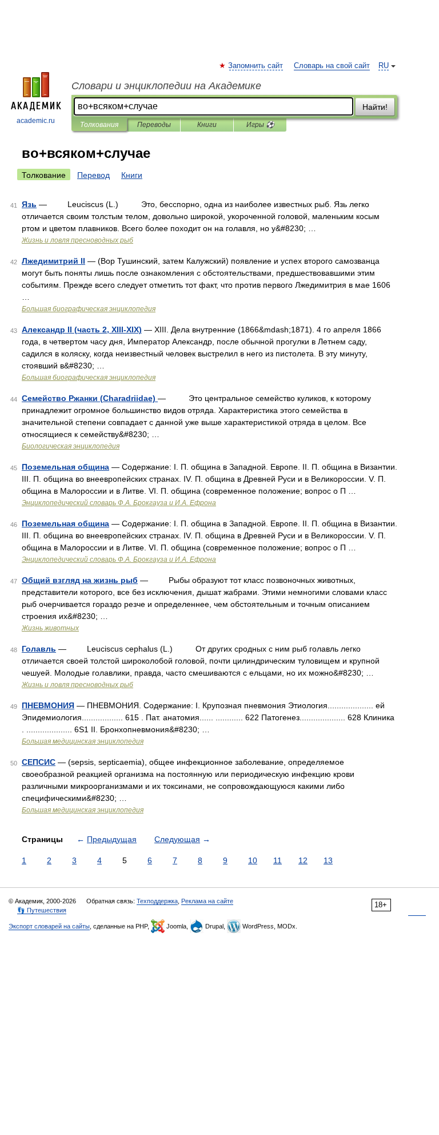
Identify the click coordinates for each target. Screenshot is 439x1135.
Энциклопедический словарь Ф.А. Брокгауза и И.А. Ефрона (119, 503)
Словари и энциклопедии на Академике (166, 86)
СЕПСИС (38, 762)
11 (277, 860)
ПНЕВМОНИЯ (48, 705)
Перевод (93, 175)
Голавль (39, 648)
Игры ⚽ (260, 125)
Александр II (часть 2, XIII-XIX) (82, 329)
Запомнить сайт (256, 66)
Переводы (154, 125)
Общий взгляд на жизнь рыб (80, 580)
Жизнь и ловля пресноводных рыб (77, 240)
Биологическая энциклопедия (70, 446)
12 (303, 860)
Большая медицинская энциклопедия (82, 741)
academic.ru (36, 121)
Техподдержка (157, 901)
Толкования (99, 125)
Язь (29, 204)
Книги (207, 125)
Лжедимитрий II (53, 260)
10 (252, 860)
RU (383, 66)
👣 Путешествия (41, 910)
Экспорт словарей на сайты (49, 926)
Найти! (375, 107)
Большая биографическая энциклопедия (88, 309)
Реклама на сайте (207, 901)
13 (328, 860)
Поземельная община (65, 466)
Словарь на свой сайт (332, 66)
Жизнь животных (50, 628)
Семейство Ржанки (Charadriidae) (90, 398)
